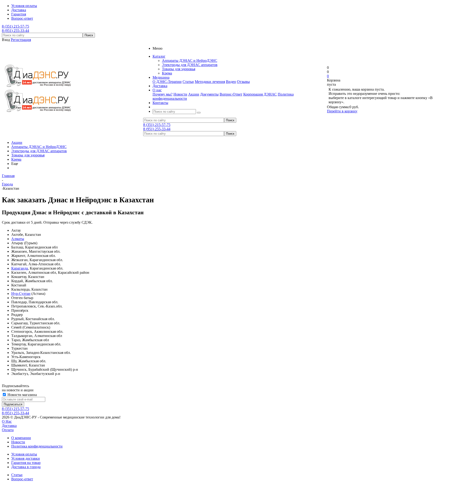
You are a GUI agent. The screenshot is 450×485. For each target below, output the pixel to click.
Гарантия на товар (26, 463)
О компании (21, 438)
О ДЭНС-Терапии (167, 82)
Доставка (9, 426)
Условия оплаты (24, 454)
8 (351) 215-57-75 (15, 26)
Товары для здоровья (178, 69)
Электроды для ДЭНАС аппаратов (190, 65)
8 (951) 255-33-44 (15, 31)
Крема (167, 73)
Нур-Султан (20, 294)
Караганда (19, 268)
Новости (180, 94)
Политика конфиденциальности (37, 446)
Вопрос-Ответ (231, 94)
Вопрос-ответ (22, 479)
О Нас (7, 421)
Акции (193, 94)
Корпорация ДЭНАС (260, 94)
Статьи (188, 82)
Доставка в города (26, 467)
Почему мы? (162, 94)
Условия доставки (25, 458)
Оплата (8, 430)
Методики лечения (210, 82)
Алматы (17, 239)
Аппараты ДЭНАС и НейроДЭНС (189, 61)
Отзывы (243, 82)
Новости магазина (22, 395)
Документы (209, 94)
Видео (231, 82)
